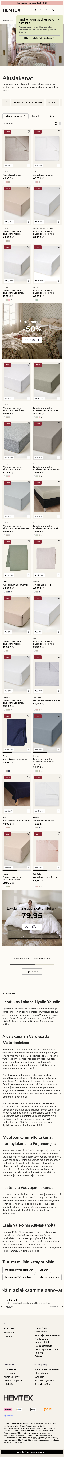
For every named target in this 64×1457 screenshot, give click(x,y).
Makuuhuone (7, 20)
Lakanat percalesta (48, 1277)
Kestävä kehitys (11, 1376)
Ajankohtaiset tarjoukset (46, 1369)
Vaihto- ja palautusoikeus (47, 1335)
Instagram (9, 1332)
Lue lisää (5, 90)
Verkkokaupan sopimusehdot (41, 1341)
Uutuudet (39, 1376)
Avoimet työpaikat (13, 1380)
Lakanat (52, 102)
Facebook (9, 1328)
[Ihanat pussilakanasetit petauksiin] (32, 333)
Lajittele (36, 116)
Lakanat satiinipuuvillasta (18, 1277)
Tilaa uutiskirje (41, 1373)
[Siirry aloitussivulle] (11, 10)
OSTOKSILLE (32, 340)
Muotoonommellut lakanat (28, 102)
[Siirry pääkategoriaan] (6, 102)
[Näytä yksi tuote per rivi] (60, 123)
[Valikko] (59, 10)
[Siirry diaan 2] (17, 752)
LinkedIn (8, 1336)
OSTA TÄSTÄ (32, 926)
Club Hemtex (10, 1369)
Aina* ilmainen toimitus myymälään (32, 1452)
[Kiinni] (58, 19)
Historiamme (10, 1373)
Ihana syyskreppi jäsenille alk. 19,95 (32, 3)
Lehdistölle (9, 1384)
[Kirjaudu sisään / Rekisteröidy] (41, 10)
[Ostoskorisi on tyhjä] (53, 10)
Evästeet (38, 1356)
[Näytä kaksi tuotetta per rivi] (56, 123)
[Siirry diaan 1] (7, 752)
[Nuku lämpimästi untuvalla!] (32, 920)
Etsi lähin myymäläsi (44, 1380)
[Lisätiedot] (12, 178)
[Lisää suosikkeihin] (28, 131)
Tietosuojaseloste (43, 1345)
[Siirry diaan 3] (26, 752)
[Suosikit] (47, 10)
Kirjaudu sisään (42, 1384)
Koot (52, 116)
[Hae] (35, 10)
